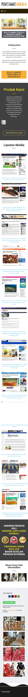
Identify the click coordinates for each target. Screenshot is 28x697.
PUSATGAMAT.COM (11, 610)
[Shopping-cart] (18, 596)
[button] (2, 122)
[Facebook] (9, 596)
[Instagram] (12, 596)
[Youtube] (15, 596)
